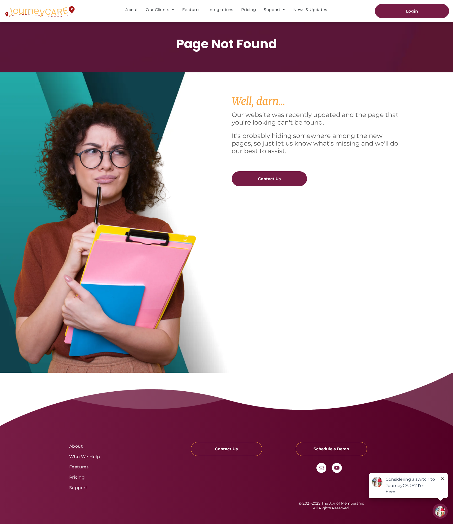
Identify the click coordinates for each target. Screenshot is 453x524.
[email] (321, 468)
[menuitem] (131, 9)
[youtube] (337, 468)
